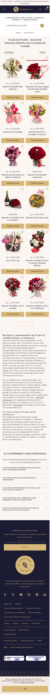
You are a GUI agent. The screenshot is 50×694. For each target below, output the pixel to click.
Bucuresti (18, 405)
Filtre (42, 53)
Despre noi (8, 604)
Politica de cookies (27, 641)
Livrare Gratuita (10, 630)
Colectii (7, 623)
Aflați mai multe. (27, 682)
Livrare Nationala (10, 634)
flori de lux (23, 9)
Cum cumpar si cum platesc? (15, 612)
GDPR (39, 641)
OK (25, 689)
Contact (18, 604)
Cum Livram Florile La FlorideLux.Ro (17, 617)
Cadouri (16, 623)
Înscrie (25, 547)
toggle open (4, 9)
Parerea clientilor (34, 612)
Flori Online (36, 623)
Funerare (25, 623)
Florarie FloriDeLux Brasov (13, 608)
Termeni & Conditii (11, 641)
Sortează (9, 53)
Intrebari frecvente (33, 608)
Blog (6, 647)
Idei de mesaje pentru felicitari (22, 647)
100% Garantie (24, 630)
